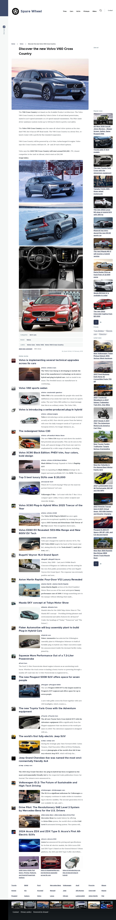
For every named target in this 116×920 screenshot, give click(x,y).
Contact (110, 10)
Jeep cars (51, 740)
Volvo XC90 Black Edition (57, 460)
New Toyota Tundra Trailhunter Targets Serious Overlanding (102, 446)
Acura (44, 839)
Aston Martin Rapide (60, 584)
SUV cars (33, 335)
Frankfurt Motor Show (56, 435)
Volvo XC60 (52, 513)
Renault (52, 890)
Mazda (44, 607)
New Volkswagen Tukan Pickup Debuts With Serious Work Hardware (103, 356)
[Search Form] (100, 10)
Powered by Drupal (40, 912)
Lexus (52, 896)
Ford (39, 885)
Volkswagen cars (59, 790)
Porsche (91, 885)
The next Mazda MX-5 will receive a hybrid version (102, 254)
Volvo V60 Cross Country (54, 345)
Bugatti (44, 559)
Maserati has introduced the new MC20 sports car (102, 233)
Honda (13, 890)
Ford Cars (23, 663)
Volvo (21, 44)
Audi (77, 885)
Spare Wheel (31, 11)
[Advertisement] (62, 29)
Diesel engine (53, 414)
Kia (25, 890)
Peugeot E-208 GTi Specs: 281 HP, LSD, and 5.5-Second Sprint (103, 532)
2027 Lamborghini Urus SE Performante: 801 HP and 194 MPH (103, 488)
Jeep (44, 740)
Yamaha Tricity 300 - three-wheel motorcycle (102, 191)
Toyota (44, 716)
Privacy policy (26, 912)
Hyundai (40, 890)
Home (13, 44)
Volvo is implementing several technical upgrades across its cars (50, 873)
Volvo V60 (40, 345)
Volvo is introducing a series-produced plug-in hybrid (71, 873)
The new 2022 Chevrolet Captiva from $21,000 (103, 314)
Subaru (26, 896)
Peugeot (45, 684)
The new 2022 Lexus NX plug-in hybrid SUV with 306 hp (103, 212)
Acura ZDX (52, 839)
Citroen (65, 896)
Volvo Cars (31, 345)
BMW (26, 885)
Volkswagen (46, 790)
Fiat (103, 896)
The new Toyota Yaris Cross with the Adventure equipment (102, 170)
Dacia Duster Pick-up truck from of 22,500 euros (102, 275)
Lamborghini (80, 896)
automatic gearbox (55, 392)
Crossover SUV (47, 482)
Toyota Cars (53, 716)
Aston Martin (47, 584)
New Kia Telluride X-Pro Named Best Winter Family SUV (103, 467)
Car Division (99, 331)
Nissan (104, 885)
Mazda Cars (53, 607)
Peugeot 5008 (55, 684)
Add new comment (25, 349)
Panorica (102, 334)
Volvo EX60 (52, 538)
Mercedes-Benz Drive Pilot (65, 815)
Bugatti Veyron (54, 559)
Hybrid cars (46, 635)
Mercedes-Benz (48, 815)
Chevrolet (92, 890)
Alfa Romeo (80, 890)
